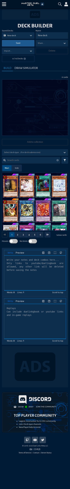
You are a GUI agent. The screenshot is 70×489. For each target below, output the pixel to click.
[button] (4, 4)
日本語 (37, 449)
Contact (36, 453)
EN (31, 449)
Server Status (46, 453)
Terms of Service (25, 453)
